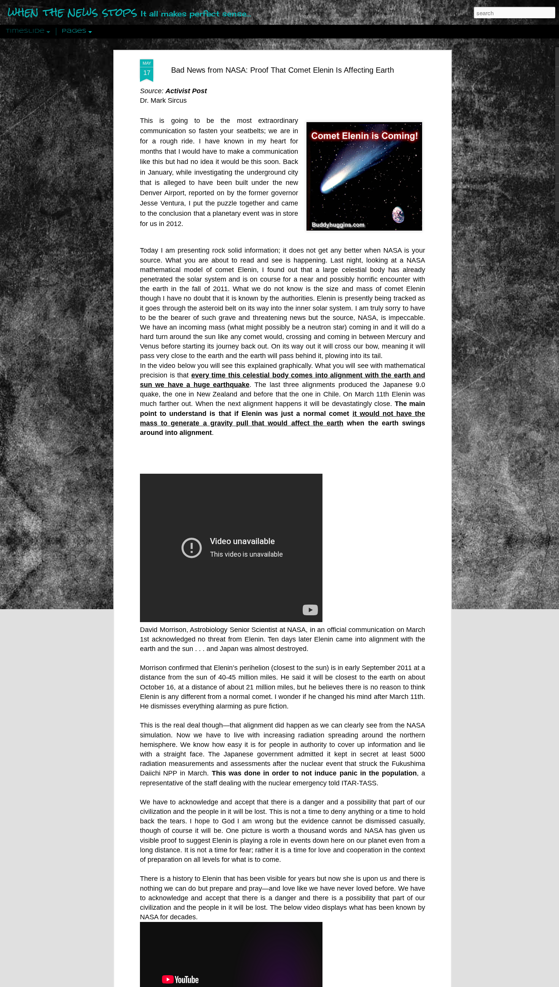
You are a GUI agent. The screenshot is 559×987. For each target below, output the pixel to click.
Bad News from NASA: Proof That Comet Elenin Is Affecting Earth (282, 70)
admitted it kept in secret (337, 754)
